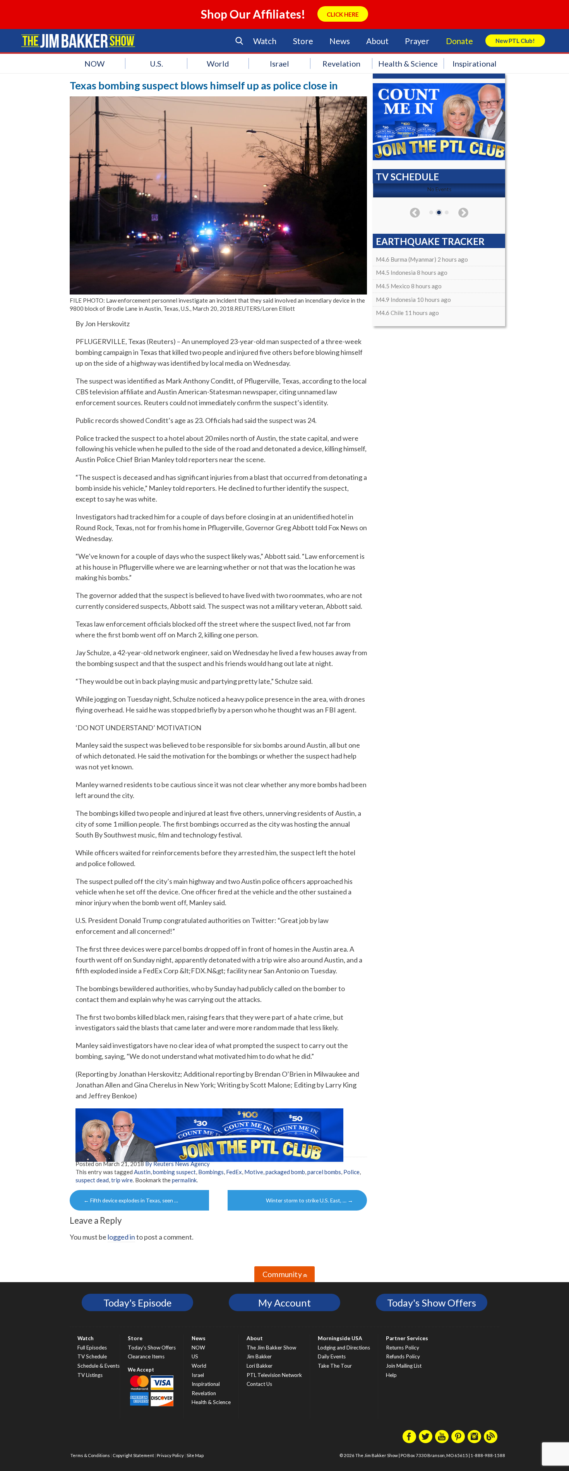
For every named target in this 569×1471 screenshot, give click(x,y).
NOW (94, 63)
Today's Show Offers (431, 1302)
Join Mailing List (404, 1366)
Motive (253, 1171)
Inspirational (474, 63)
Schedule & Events (98, 1366)
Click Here (343, 14)
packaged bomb (285, 1171)
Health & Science (408, 63)
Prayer (417, 41)
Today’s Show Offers (152, 1347)
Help (391, 1375)
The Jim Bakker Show (271, 1347)
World (218, 63)
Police (351, 1171)
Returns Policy (402, 1347)
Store (303, 41)
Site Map (195, 1455)
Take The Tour (335, 1366)
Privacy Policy (170, 1455)
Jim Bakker (78, 40)
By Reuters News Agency (177, 1163)
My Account (284, 1302)
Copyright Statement (133, 1455)
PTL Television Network (274, 1375)
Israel (279, 63)
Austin (142, 1171)
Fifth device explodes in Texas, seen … (131, 1200)
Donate (459, 41)
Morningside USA (340, 1338)
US (195, 1356)
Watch (264, 41)
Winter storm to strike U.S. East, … (309, 1200)
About (377, 41)
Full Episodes (92, 1347)
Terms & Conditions (90, 1455)
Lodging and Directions (344, 1347)
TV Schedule (92, 1356)
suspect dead (92, 1179)
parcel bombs (324, 1171)
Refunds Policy (403, 1356)
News (339, 41)
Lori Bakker (260, 1366)
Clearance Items (146, 1356)
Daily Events (332, 1356)
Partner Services (407, 1338)
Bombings (211, 1171)
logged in (121, 1237)
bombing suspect (174, 1171)
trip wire (122, 1179)
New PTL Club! (515, 40)
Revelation (341, 63)
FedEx (234, 1171)
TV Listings (90, 1375)
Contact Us (259, 1384)
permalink (184, 1179)
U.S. (156, 63)
